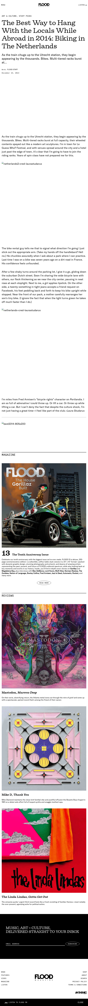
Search (84, 978)
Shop (85, 972)
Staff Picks (25, 16)
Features (5, 975)
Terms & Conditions (77, 985)
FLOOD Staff (12, 69)
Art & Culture (9, 16)
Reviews (44, 595)
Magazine (44, 454)
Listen (4, 985)
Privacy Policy (79, 982)
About (84, 975)
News (3, 972)
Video (3, 978)
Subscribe (72, 944)
